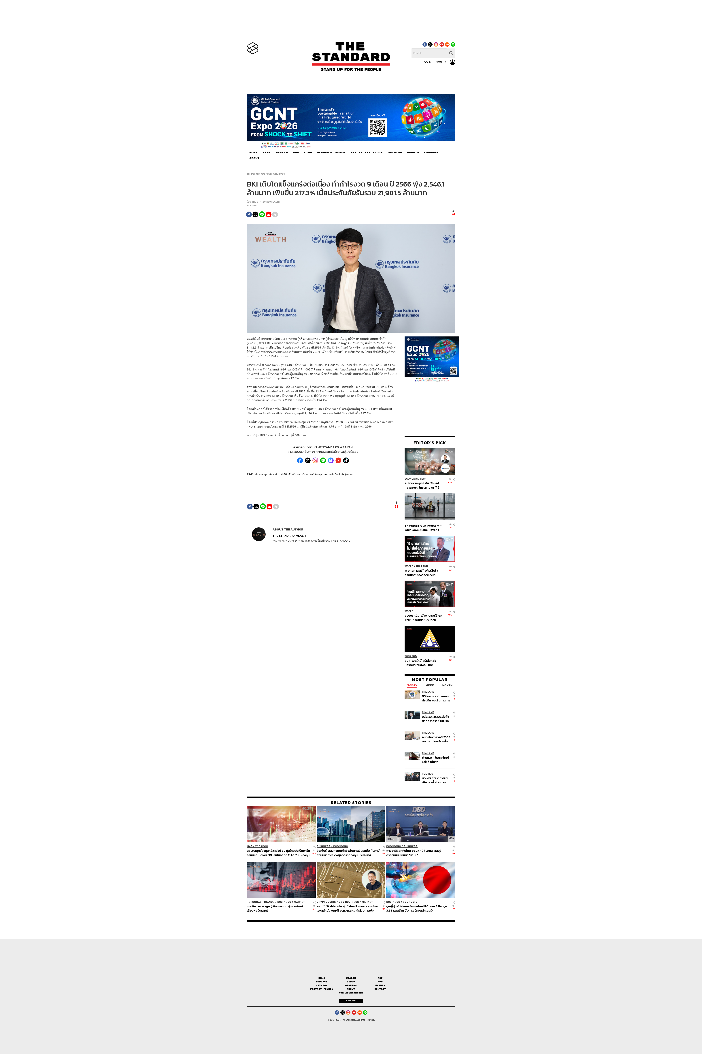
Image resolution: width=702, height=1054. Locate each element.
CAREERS (431, 152)
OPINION (395, 152)
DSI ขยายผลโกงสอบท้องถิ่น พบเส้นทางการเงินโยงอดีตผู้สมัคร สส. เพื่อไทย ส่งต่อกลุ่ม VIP (436, 698)
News (321, 978)
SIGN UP (441, 62)
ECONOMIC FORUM (331, 152)
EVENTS (413, 152)
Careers (351, 985)
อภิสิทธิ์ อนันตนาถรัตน (295, 474)
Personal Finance (261, 901)
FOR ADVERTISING (351, 993)
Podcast (321, 982)
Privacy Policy (321, 989)
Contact (380, 989)
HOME (253, 152)
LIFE (308, 152)
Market (252, 846)
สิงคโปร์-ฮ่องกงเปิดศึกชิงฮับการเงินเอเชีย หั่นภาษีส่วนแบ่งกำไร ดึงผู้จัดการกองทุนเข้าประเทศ (348, 853)
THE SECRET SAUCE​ (366, 152)
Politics (427, 773)
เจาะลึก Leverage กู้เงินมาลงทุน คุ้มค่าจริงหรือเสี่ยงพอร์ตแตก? (276, 908)
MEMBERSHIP (351, 1000)
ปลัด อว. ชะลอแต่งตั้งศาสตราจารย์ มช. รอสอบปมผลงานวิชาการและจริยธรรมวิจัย (436, 719)
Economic (411, 479)
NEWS (267, 152)
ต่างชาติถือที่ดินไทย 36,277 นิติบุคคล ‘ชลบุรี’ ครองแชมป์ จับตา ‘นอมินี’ (414, 853)
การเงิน (275, 474)
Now (380, 982)
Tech (423, 479)
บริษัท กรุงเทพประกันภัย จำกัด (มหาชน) (333, 474)
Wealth (351, 978)
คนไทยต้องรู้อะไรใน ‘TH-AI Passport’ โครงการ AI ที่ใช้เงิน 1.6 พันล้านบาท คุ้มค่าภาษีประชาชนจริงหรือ (423, 485)
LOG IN (426, 62)
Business (256, 174)
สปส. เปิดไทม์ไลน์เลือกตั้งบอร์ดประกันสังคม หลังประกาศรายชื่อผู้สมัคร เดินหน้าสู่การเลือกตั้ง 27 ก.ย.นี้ (422, 663)
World (409, 566)
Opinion (321, 985)
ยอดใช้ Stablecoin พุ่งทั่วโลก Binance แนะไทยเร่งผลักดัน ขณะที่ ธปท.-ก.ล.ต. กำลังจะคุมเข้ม (347, 908)
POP (296, 152)
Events (380, 985)
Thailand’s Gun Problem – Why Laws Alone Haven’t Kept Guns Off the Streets (423, 528)
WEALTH (282, 152)
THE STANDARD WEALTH (266, 202)
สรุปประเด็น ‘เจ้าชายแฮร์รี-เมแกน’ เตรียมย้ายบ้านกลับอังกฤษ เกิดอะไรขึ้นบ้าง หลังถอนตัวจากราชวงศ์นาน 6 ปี (423, 617)
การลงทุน (262, 474)
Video (351, 982)
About (351, 989)
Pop (380, 978)
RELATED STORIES (351, 802)
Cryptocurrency (329, 901)
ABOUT (254, 158)
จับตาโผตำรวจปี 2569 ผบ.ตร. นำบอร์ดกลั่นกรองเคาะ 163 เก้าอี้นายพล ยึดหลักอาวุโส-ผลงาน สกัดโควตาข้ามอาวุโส (436, 739)
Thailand (422, 566)
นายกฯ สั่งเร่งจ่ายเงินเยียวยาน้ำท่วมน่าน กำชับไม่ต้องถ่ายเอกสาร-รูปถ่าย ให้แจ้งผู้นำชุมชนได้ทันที (435, 780)
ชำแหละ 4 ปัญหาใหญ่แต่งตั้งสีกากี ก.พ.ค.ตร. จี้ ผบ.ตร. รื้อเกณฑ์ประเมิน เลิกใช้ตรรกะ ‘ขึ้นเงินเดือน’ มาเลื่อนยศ (436, 760)
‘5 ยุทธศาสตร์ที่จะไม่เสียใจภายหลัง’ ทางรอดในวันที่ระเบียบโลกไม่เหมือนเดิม (421, 573)
